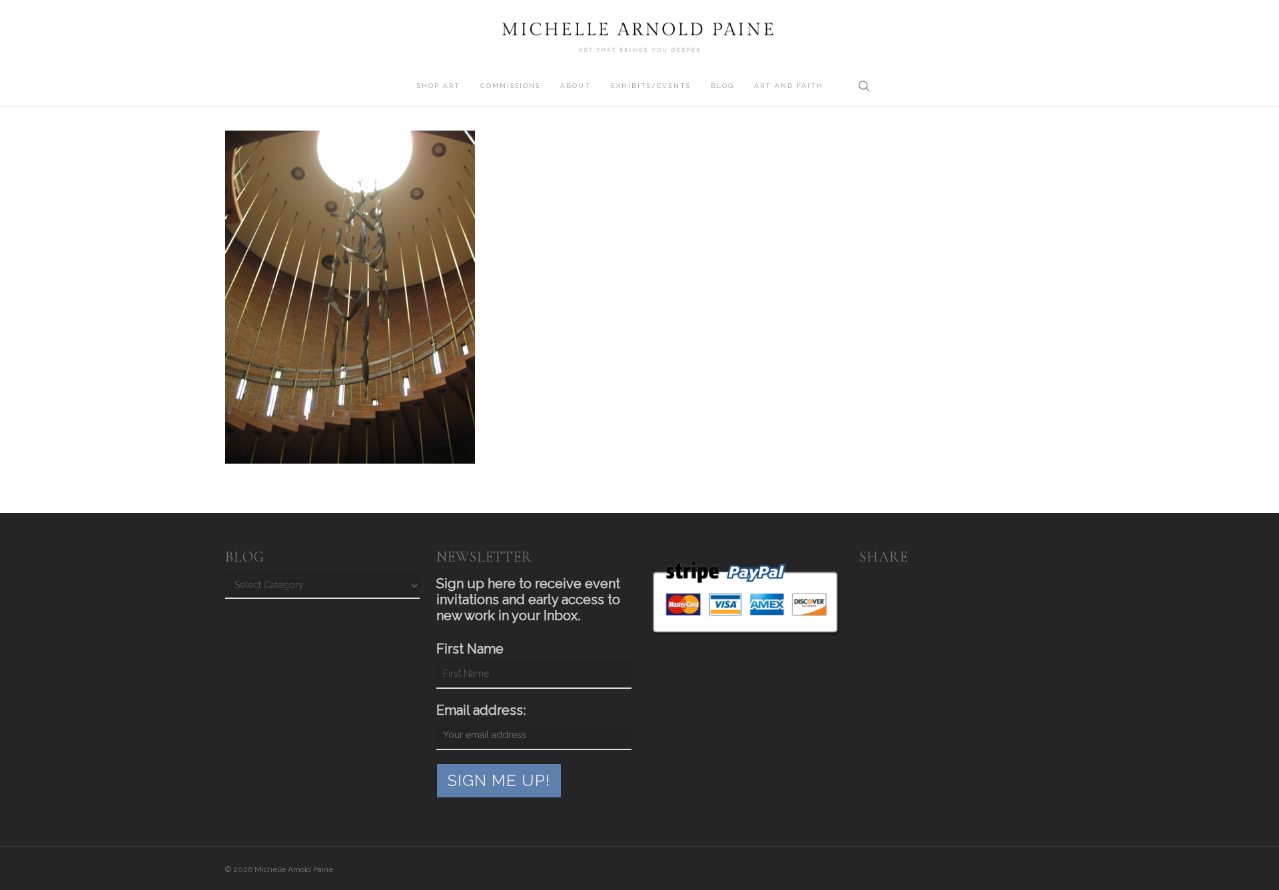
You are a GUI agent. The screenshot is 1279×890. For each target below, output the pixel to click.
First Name (470, 649)
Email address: (481, 710)
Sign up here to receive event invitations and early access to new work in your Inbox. (528, 600)
